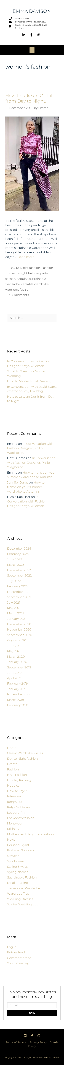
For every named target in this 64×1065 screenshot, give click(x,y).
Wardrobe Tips (18, 893)
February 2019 (17, 683)
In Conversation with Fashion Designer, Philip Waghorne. (30, 448)
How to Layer (17, 791)
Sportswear (15, 861)
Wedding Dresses (20, 899)
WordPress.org (18, 963)
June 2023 (14, 559)
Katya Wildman (18, 807)
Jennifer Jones (17, 482)
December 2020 (19, 624)
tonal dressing (17, 883)
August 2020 (16, 640)
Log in (11, 947)
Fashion (47, 268)
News (11, 839)
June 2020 (14, 646)
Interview (14, 796)
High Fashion (17, 774)
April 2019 (14, 678)
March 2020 (16, 656)
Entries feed (16, 952)
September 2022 (19, 575)
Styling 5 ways (17, 866)
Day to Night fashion (24, 268)
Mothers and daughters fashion (30, 834)
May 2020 (14, 651)
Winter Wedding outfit (24, 904)
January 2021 (16, 618)
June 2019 (14, 672)
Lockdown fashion (20, 818)
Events (12, 764)
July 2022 (14, 581)
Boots (11, 748)
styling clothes (17, 872)
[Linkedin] (25, 1035)
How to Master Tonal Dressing (29, 381)
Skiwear (13, 856)
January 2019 (16, 689)
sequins (22, 279)
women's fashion (17, 289)
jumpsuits (14, 802)
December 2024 (19, 548)
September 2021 (19, 597)
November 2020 (19, 629)
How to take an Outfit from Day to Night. (29, 98)
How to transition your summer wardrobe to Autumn (26, 487)
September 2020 (19, 635)
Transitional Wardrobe (23, 888)
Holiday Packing (19, 780)
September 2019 (19, 667)
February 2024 (18, 554)
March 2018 (15, 700)
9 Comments (19, 295)
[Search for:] (32, 318)
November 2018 (19, 694)
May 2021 (14, 608)
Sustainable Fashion (22, 877)
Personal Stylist (18, 845)
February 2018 (17, 705)
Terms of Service (16, 1042)
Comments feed (19, 958)
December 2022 (19, 570)
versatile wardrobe (35, 284)
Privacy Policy (38, 1042)
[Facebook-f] (32, 1035)
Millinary (13, 828)
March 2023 (15, 564)
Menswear (15, 823)
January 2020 (17, 662)
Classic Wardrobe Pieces (25, 753)
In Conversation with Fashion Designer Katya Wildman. (27, 501)
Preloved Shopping (21, 850)
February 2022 (18, 586)
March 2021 (15, 613)
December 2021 (18, 592)
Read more (26, 257)
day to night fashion (24, 273)
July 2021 (13, 602)
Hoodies (13, 785)
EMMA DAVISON (32, 11)
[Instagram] (38, 1035)
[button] (32, 50)
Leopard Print (17, 812)
